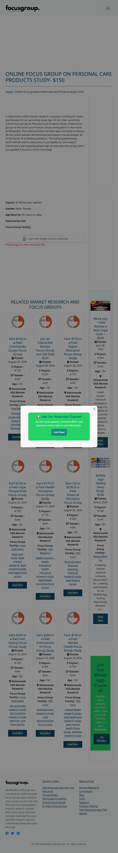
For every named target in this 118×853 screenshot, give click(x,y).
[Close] (94, 409)
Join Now (59, 432)
